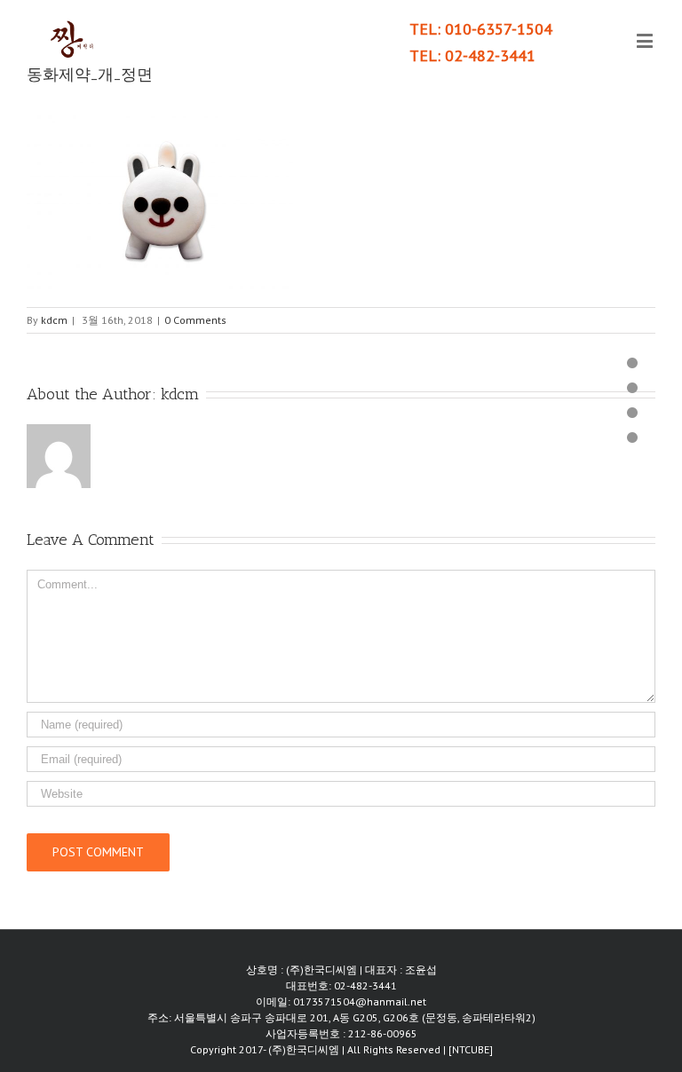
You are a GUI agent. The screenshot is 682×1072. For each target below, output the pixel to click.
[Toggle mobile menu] (646, 40)
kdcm (54, 320)
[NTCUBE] (470, 1049)
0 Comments (195, 320)
